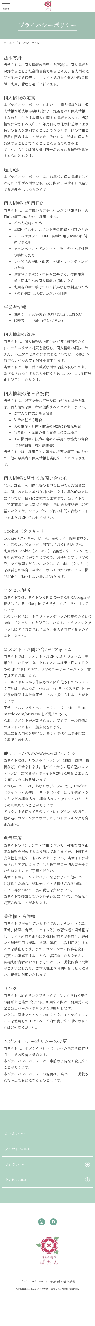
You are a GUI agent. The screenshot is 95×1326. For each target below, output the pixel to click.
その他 (15, 1179)
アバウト (17, 1148)
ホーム (15, 1133)
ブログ (14, 1164)
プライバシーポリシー (31, 1281)
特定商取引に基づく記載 (62, 1281)
